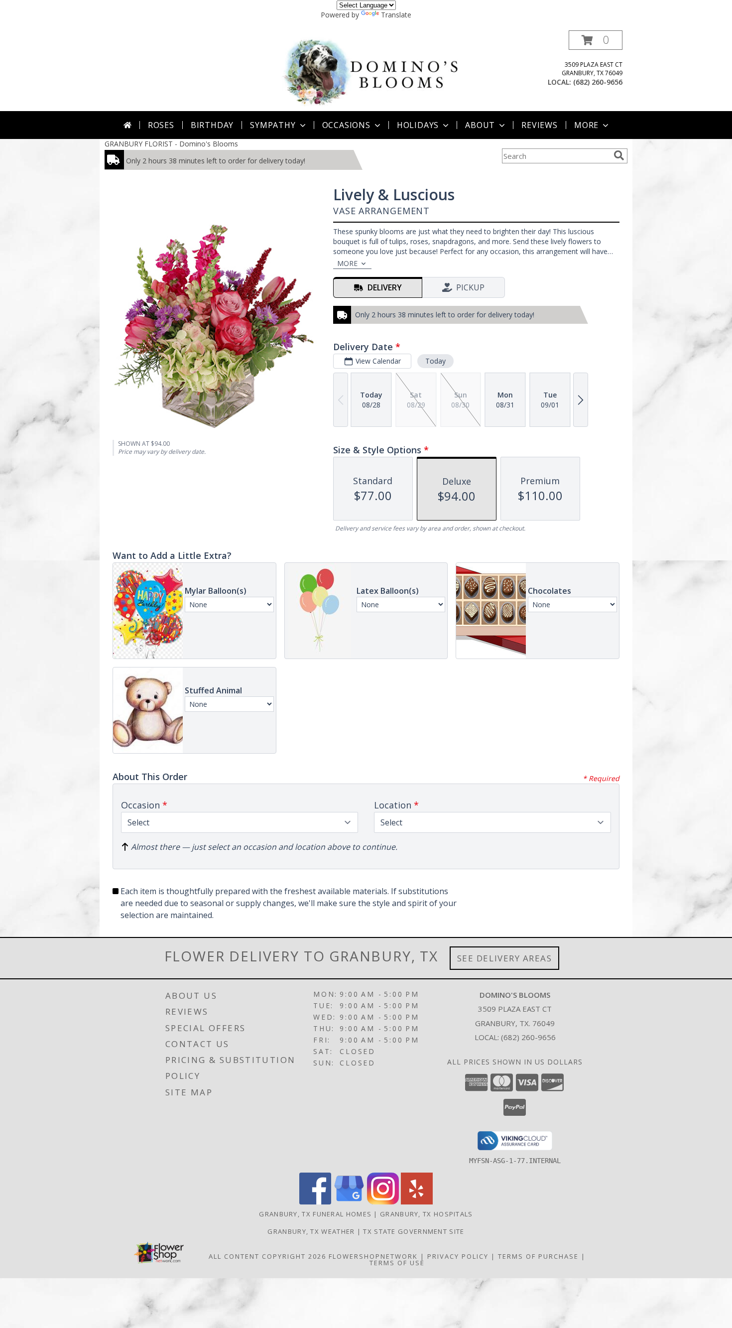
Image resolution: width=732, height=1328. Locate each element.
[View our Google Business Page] (349, 1201)
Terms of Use (397, 1262)
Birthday (212, 125)
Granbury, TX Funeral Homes (315, 1213)
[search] (619, 155)
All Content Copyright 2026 (267, 1256)
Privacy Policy (457, 1256)
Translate (396, 14)
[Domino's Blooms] (370, 70)
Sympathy (272, 125)
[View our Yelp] (417, 1201)
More (586, 125)
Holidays (418, 125)
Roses (161, 125)
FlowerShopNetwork (373, 1256)
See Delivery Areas (504, 958)
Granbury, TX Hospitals (426, 1213)
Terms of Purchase (538, 1256)
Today (435, 361)
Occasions (346, 125)
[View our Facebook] (315, 1201)
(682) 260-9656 (597, 82)
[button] (595, 40)
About (480, 125)
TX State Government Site (413, 1231)
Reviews (539, 125)
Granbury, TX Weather (311, 1231)
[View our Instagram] (383, 1201)
